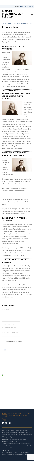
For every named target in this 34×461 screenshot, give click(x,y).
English (4, 23)
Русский (30, 23)
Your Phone (6, 317)
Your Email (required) (10, 332)
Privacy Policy (5, 450)
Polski (9, 23)
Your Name (6, 309)
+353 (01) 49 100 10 (27, 6)
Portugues (16, 23)
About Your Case (8, 325)
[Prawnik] (17, 420)
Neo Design (25, 454)
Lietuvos (24, 23)
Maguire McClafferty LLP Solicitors (12, 13)
